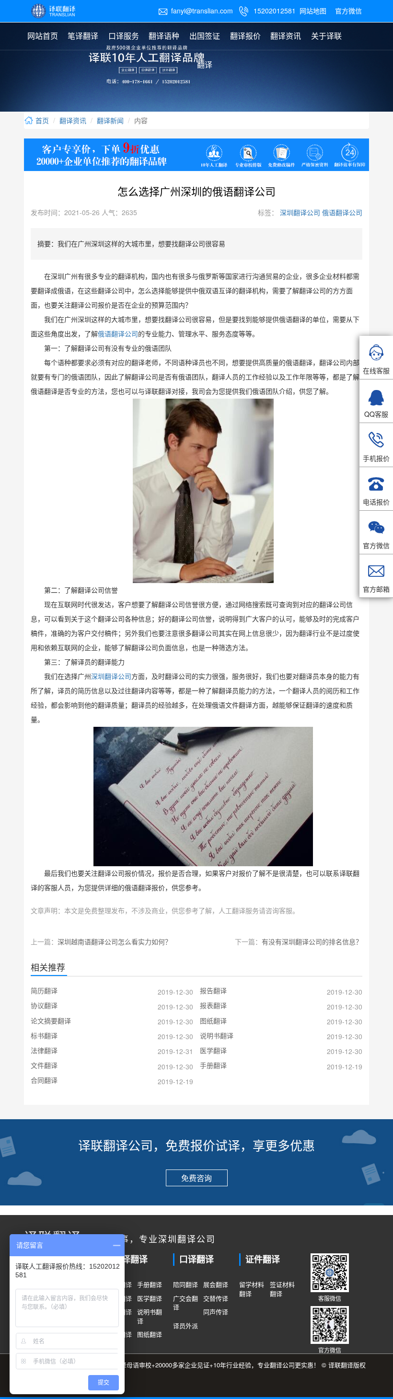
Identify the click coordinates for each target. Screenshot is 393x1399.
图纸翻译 (149, 1334)
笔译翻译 (83, 35)
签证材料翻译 (282, 1289)
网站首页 (42, 35)
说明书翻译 (149, 1316)
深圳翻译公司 (299, 212)
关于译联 (326, 35)
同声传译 (215, 1311)
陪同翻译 (185, 1284)
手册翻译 (149, 1284)
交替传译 (215, 1298)
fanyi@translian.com (195, 10)
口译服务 (123, 35)
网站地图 (313, 10)
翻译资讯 (285, 35)
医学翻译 (149, 1298)
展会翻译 (215, 1284)
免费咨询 (196, 1177)
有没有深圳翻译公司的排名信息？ (312, 941)
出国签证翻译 (204, 50)
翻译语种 (164, 35)
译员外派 (185, 1325)
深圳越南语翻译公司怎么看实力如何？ (115, 941)
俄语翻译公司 (341, 212)
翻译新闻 (110, 120)
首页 (41, 120)
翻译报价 (245, 35)
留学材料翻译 (251, 1289)
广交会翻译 (185, 1303)
